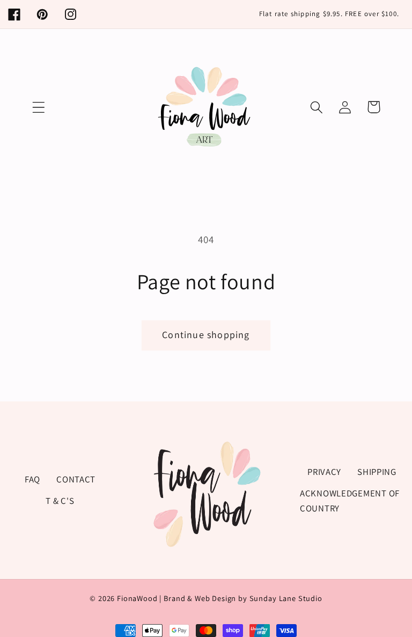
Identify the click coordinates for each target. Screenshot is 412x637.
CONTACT (75, 479)
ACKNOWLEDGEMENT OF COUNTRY (350, 500)
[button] (39, 107)
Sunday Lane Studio (285, 598)
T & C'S (60, 501)
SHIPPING (376, 472)
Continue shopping (205, 334)
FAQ (32, 479)
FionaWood (137, 598)
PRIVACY (324, 472)
